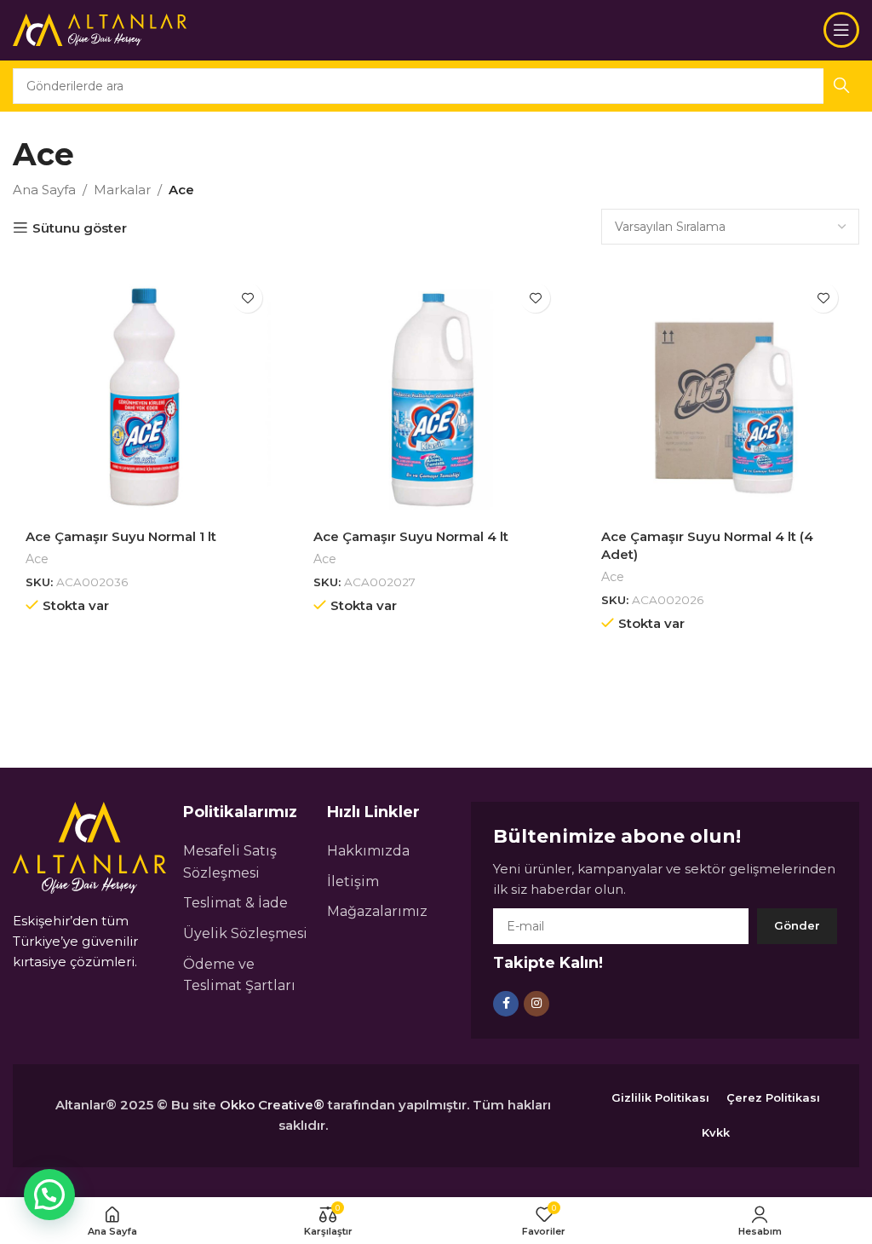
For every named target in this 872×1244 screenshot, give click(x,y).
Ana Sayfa (44, 189)
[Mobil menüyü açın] (841, 30)
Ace (37, 559)
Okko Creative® (272, 1105)
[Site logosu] (100, 28)
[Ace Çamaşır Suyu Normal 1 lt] (148, 397)
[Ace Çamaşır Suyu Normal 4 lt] (436, 397)
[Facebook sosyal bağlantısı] (506, 1004)
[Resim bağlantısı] (89, 846)
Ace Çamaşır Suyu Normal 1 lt (121, 536)
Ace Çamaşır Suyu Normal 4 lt (410, 536)
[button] (49, 1194)
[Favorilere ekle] (247, 298)
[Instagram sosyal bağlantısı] (536, 1004)
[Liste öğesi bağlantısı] (246, 862)
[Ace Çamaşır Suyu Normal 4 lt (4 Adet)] (723, 397)
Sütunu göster (79, 227)
